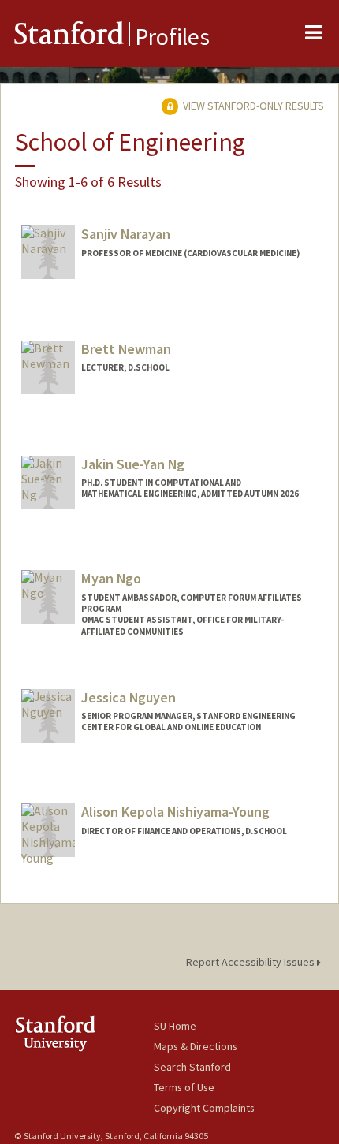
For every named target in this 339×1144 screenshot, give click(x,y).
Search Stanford (192, 1067)
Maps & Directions (195, 1046)
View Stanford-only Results (252, 106)
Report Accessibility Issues (251, 962)
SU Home (175, 1026)
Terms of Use (184, 1087)
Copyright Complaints (204, 1108)
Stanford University (84, 1033)
